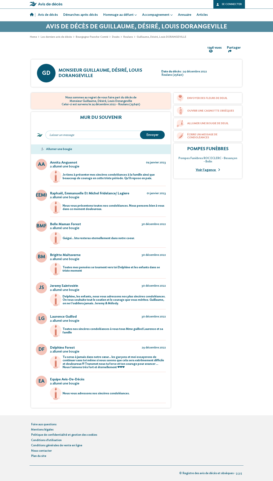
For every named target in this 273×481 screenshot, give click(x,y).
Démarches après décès (80, 15)
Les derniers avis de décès (56, 37)
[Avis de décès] (32, 15)
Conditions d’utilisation (46, 440)
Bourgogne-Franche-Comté (92, 37)
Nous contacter (41, 450)
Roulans (128, 37)
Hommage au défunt (118, 15)
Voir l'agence (206, 170)
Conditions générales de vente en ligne (56, 445)
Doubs (116, 37)
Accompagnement (155, 15)
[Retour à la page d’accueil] (46, 6)
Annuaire (184, 15)
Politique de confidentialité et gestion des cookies (64, 434)
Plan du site (38, 455)
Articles (202, 15)
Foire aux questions (43, 424)
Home (33, 37)
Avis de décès (48, 15)
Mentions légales (42, 429)
